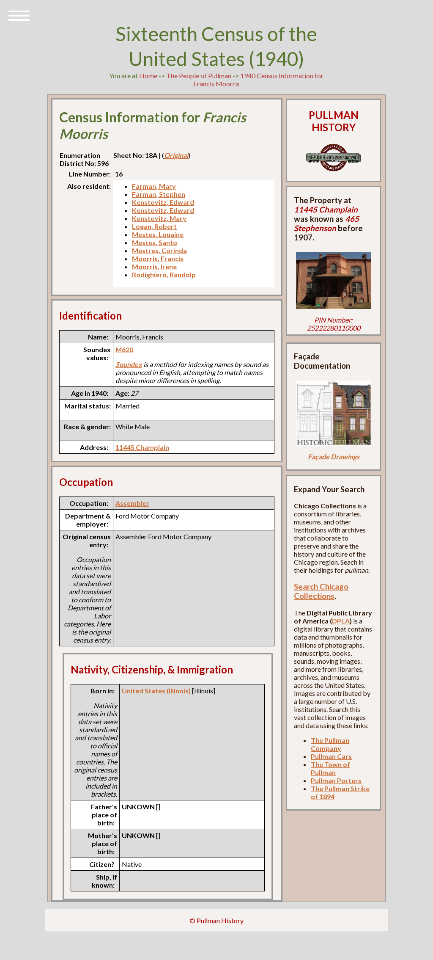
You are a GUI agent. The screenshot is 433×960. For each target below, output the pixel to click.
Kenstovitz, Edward (163, 202)
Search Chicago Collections (321, 591)
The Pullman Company (330, 744)
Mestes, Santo (154, 242)
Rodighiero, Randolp (164, 274)
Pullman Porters (336, 780)
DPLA (341, 621)
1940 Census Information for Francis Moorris (258, 80)
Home (148, 76)
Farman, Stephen (158, 194)
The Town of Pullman (330, 768)
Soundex (128, 364)
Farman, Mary (154, 186)
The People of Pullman (198, 76)
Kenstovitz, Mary (159, 218)
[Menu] (19, 14)
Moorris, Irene (154, 266)
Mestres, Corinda (159, 250)
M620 (124, 349)
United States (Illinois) (156, 691)
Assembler (132, 503)
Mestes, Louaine (158, 234)
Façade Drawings (333, 456)
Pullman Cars (331, 756)
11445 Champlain (142, 447)
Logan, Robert (154, 226)
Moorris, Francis (158, 258)
